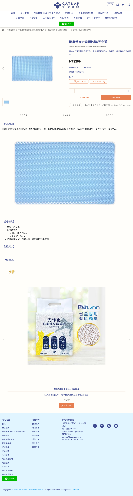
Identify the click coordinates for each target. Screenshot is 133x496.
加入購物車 (84, 97)
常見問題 (35, 435)
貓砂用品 (69, 13)
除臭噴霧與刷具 (85, 13)
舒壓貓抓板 (103, 13)
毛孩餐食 (33, 18)
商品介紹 (23, 115)
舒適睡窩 (20, 18)
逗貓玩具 (118, 13)
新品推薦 (24, 13)
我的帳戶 (35, 424)
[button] (62, 68)
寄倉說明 (35, 431)
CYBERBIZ (76, 489)
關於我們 (35, 443)
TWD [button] (110, 4)
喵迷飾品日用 (49, 18)
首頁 (13, 13)
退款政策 (35, 428)
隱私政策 (35, 439)
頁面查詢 (35, 447)
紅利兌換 (78, 18)
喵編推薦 (64, 18)
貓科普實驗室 (93, 18)
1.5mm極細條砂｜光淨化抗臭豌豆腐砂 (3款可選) (66, 394)
